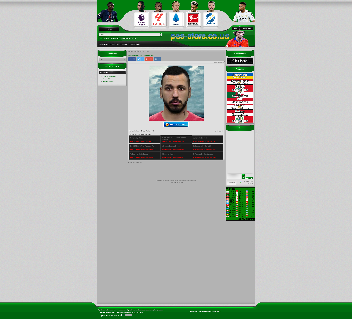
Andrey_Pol (150, 131)
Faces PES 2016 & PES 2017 (126, 44)
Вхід (235, 29)
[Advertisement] (178, 172)
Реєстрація (247, 29)
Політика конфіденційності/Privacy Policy (205, 311)
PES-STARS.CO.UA (106, 44)
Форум (109, 29)
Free (138, 44)
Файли (137, 51)
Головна (130, 51)
